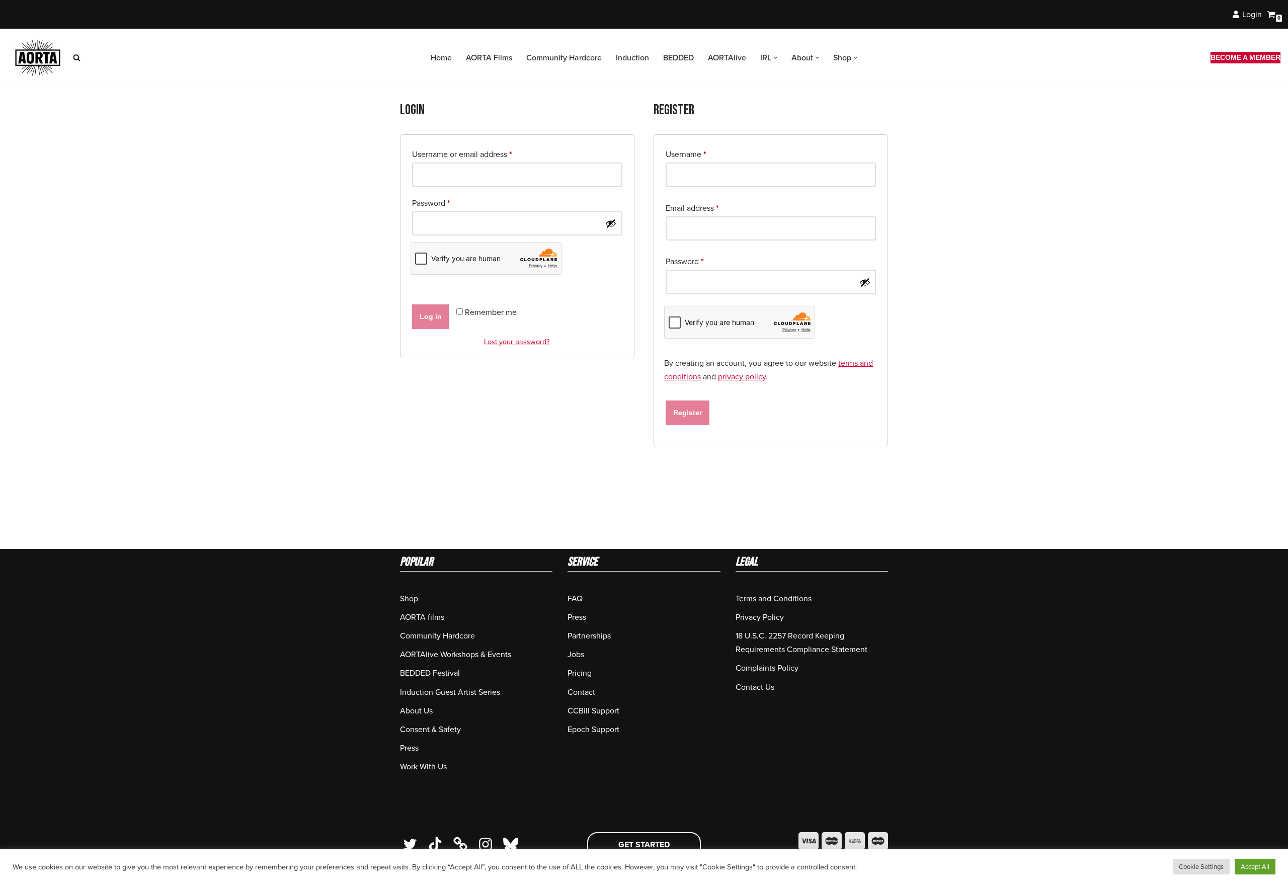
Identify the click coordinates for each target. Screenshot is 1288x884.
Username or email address (462, 154)
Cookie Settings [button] (1201, 866)
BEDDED (678, 57)
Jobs (576, 654)
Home (441, 57)
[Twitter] (410, 844)
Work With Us (423, 766)
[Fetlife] (460, 844)
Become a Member (1245, 57)
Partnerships (589, 635)
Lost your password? (517, 341)
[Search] (76, 57)
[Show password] (610, 223)
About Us (416, 710)
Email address (692, 208)
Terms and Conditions (774, 598)
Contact (581, 692)
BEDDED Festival (430, 673)
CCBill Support (593, 710)
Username (686, 154)
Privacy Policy (760, 617)
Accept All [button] (1255, 866)
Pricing (580, 673)
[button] (775, 57)
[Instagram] (485, 844)
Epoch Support (593, 729)
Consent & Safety (430, 729)
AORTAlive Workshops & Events (455, 654)
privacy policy (742, 376)
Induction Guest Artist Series (450, 692)
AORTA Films (489, 57)
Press (409, 748)
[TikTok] (435, 844)
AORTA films (422, 617)
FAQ (575, 598)
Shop (409, 598)
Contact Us (755, 687)
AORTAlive (727, 57)
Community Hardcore (564, 57)
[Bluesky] (511, 844)
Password (431, 203)
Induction (632, 57)
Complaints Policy (767, 668)
